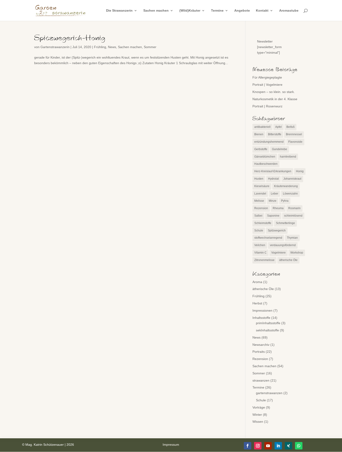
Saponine (273, 215)
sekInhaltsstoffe (267, 330)
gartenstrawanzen (269, 393)
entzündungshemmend (269, 141)
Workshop (296, 252)
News (112, 47)
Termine (217, 10)
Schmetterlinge (285, 223)
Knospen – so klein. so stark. (273, 92)
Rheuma (278, 208)
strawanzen (260, 380)
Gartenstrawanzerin (55, 47)
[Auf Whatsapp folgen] (298, 445)
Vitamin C (260, 252)
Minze (272, 200)
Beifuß (290, 127)
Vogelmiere (278, 252)
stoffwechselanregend (268, 237)
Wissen (257, 421)
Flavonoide (295, 141)
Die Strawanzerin (119, 10)
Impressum (171, 444)
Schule (258, 230)
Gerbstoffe (260, 149)
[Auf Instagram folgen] (258, 445)
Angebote (242, 10)
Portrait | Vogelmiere (267, 84)
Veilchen (259, 245)
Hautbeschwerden (266, 163)
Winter (257, 414)
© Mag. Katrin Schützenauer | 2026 (48, 444)
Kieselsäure (261, 186)
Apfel (278, 127)
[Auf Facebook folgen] (247, 445)
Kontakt (262, 10)
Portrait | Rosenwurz (267, 106)
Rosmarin (294, 208)
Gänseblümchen (264, 156)
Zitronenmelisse (264, 260)
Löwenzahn (290, 193)
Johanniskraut (292, 178)
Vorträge (258, 407)
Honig (300, 171)
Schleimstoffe (262, 223)
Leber (274, 193)
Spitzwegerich (277, 230)
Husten (258, 178)
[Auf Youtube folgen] (268, 445)
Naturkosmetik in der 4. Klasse (274, 99)
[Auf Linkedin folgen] (278, 445)
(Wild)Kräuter (189, 10)
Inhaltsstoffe (261, 318)
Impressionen (262, 310)
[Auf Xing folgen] (288, 445)
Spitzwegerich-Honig (69, 38)
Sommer (150, 47)
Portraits (258, 351)
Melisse (259, 200)
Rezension (261, 208)
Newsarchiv (260, 344)
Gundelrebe (279, 149)
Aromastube (288, 10)
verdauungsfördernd (283, 245)
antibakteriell (262, 127)
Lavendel (260, 193)
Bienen (258, 134)
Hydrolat (273, 178)
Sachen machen (156, 10)
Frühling (100, 47)
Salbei (258, 215)
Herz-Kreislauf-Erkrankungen (272, 171)
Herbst (257, 303)
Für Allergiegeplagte (267, 77)
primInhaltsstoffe (268, 323)
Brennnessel (294, 134)
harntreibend (288, 156)
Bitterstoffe (274, 134)
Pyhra (284, 200)
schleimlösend (293, 215)
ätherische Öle (288, 260)
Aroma (257, 282)
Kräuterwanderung (286, 186)
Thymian (292, 237)
